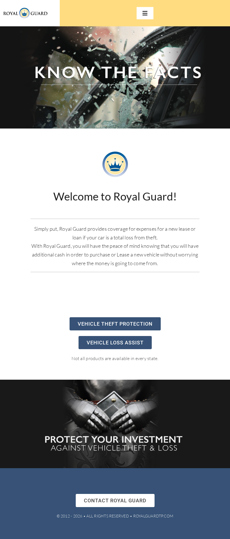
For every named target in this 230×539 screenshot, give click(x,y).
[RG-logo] (25, 10)
